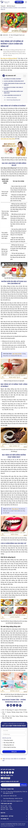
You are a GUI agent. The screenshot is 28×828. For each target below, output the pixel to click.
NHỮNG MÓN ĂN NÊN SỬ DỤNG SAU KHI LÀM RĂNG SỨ (14, 84)
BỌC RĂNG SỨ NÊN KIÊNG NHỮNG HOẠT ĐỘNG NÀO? (13, 92)
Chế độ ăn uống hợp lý (12, 97)
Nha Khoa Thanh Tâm (12, 823)
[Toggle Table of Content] (23, 76)
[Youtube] (11, 705)
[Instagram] (17, 705)
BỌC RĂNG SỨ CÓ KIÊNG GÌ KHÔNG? (12, 78)
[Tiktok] (14, 705)
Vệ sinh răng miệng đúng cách (13, 99)
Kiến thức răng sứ (11, 6)
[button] (26, 2)
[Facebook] (8, 705)
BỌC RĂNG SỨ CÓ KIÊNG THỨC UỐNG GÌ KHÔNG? (13, 88)
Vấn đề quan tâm (6, 738)
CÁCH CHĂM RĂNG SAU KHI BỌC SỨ (12, 95)
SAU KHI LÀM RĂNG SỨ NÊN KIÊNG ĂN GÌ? (14, 81)
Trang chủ (3, 6)
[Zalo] (20, 705)
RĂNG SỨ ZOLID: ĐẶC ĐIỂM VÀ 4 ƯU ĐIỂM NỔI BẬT (14, 759)
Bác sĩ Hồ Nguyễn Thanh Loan (17, 35)
